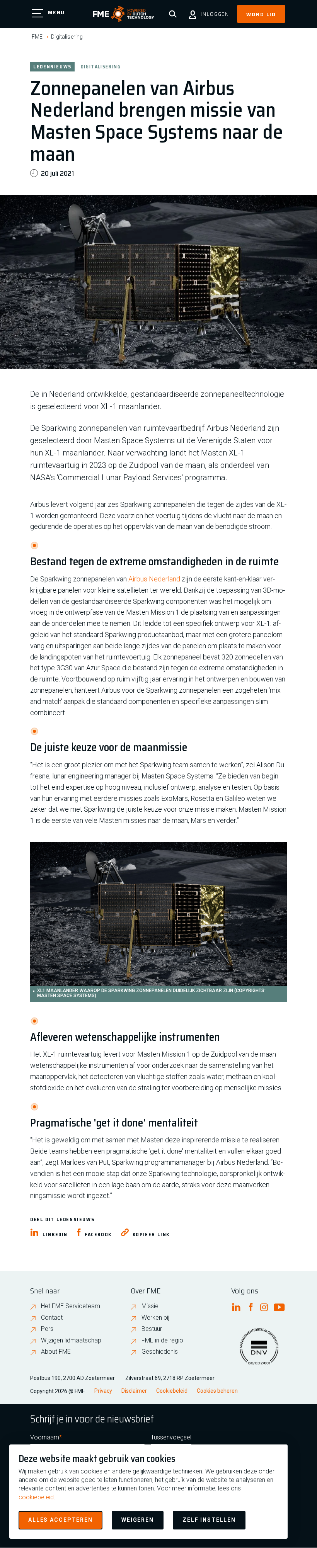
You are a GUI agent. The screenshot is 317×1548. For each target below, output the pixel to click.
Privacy (103, 1391)
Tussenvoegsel (171, 1437)
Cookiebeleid (171, 1391)
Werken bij (155, 1317)
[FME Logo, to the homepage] (123, 14)
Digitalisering (67, 37)
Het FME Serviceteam (70, 1306)
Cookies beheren (217, 1391)
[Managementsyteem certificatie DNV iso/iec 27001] (259, 1351)
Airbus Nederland (154, 579)
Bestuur (151, 1328)
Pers (47, 1328)
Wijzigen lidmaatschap (71, 1340)
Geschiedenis (159, 1351)
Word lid (261, 14)
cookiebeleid (36, 1497)
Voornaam (44, 1437)
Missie (149, 1306)
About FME (56, 1351)
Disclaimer (134, 1391)
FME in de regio (162, 1340)
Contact (52, 1317)
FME (37, 37)
